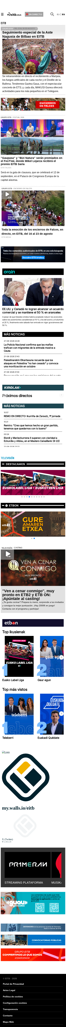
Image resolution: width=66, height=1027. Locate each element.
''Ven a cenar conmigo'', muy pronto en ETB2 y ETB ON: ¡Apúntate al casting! (28, 595)
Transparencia (10, 1009)
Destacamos (15, 464)
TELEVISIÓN (7, 458)
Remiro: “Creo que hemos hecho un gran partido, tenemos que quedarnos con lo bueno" (31, 427)
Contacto (8, 1015)
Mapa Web (8, 1022)
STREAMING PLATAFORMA (24, 882)
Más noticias (14, 334)
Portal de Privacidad (13, 984)
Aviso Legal (9, 990)
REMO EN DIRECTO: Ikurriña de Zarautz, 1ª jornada (32, 416)
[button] (61, 288)
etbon (14, 505)
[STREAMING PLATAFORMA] (28, 864)
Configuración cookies (15, 1003)
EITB (3, 23)
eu (58, 14)
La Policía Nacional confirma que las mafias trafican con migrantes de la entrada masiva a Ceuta (29, 347)
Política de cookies (13, 996)
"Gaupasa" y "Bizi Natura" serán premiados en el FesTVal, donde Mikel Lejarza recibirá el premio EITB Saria (31, 161)
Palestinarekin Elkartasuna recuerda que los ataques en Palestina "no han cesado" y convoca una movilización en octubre (31, 363)
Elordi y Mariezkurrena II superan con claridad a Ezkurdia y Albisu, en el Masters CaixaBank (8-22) (32, 439)
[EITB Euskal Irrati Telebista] (14, 14)
